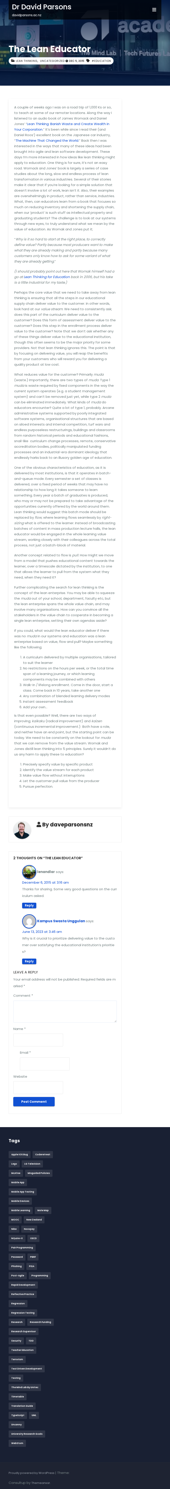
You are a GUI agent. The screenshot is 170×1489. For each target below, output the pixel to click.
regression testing (23, 1312)
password (17, 1257)
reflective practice (22, 1294)
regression (18, 1303)
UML (34, 1415)
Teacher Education (22, 1350)
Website (20, 1076)
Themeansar (40, 1483)
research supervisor (23, 1331)
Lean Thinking (26, 61)
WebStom (17, 1443)
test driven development (26, 1368)
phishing (16, 1266)
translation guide (22, 1406)
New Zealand (34, 1219)
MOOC (15, 1219)
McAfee (15, 1173)
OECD (33, 1238)
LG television (32, 1163)
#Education (101, 61)
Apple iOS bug (19, 1154)
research (17, 1322)
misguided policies (39, 1173)
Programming (39, 1275)
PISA (31, 1266)
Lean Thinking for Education (47, 277)
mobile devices (20, 1201)
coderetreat (42, 1154)
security (16, 1340)
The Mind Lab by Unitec (24, 1387)
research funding (40, 1322)
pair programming (22, 1247)
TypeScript (17, 1415)
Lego (14, 1163)
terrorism (17, 1359)
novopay (29, 1229)
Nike (14, 1229)
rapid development (23, 1285)
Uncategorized (52, 61)
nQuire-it (17, 1238)
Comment (23, 995)
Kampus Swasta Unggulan (61, 921)
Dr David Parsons (41, 7)
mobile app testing (22, 1191)
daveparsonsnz (71, 824)
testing (16, 1378)
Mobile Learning (20, 1210)
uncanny (16, 1424)
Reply (29, 905)
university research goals (26, 1434)
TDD (31, 1340)
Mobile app (17, 1182)
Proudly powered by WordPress (32, 1473)
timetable (17, 1396)
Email (25, 1052)
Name (19, 1028)
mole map (43, 1210)
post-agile (17, 1275)
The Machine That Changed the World (46, 140)
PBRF (33, 1257)
